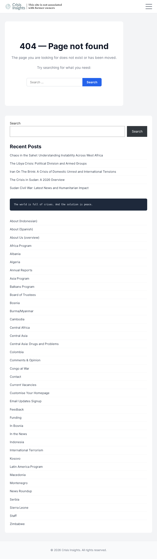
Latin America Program (26, 467)
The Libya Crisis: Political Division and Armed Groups (48, 163)
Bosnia (15, 303)
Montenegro (19, 483)
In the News (18, 434)
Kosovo (15, 458)
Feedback (17, 409)
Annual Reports (21, 270)
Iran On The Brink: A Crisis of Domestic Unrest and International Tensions (63, 172)
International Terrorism (26, 450)
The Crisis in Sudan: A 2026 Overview (37, 180)
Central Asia (18, 336)
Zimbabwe (17, 524)
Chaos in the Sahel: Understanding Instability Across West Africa (56, 155)
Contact (15, 377)
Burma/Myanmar (22, 311)
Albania (15, 254)
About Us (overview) (24, 237)
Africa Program (20, 246)
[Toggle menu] (149, 6)
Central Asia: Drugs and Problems (34, 344)
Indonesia (17, 442)
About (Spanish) (21, 229)
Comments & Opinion (25, 360)
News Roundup (21, 491)
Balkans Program (22, 287)
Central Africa (20, 327)
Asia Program (19, 278)
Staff (13, 516)
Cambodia (17, 319)
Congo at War (19, 368)
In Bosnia (16, 426)
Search (15, 123)
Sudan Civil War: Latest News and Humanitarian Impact (49, 188)
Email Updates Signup (25, 401)
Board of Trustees (23, 295)
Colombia (17, 352)
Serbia (14, 499)
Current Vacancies (23, 385)
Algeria (15, 262)
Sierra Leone (19, 508)
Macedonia (18, 475)
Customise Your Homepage (29, 393)
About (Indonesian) (23, 221)
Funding (15, 418)
